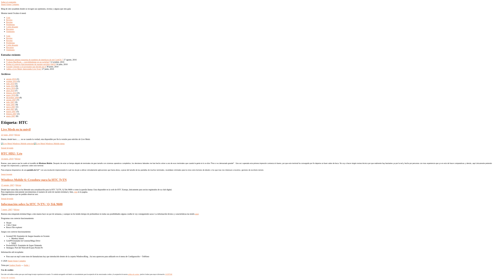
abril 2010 (10, 91)
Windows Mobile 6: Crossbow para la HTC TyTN (34, 179)
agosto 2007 (11, 100)
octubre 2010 (11, 81)
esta (75, 192)
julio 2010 (10, 84)
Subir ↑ (27, 265)
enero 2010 (10, 95)
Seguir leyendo (7, 148)
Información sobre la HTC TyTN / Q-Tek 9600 (32, 204)
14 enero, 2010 (7, 159)
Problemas (10, 24)
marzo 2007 (11, 111)
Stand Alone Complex (10, 4)
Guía (8, 17)
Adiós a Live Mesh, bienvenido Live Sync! (23, 69)
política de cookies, (134, 274)
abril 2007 (10, 109)
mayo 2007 (10, 107)
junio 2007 (10, 104)
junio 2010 (10, 86)
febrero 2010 (11, 93)
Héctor (17, 135)
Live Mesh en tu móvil (16, 129)
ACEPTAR (168, 274)
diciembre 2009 (12, 98)
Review (9, 20)
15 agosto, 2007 (7, 185)
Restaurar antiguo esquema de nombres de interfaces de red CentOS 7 (34, 60)
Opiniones (10, 31)
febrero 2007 (11, 114)
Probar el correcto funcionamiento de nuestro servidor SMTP (31, 64)
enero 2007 (10, 116)
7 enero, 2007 (6, 209)
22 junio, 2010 (7, 135)
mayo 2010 (10, 88)
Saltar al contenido (8, 2)
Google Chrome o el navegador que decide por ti (26, 67)
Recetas (9, 22)
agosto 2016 (11, 79)
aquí (197, 214)
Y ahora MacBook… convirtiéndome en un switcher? (28, 62)
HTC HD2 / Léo (11, 153)
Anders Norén (15, 265)
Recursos (10, 29)
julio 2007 (10, 102)
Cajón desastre (12, 27)
